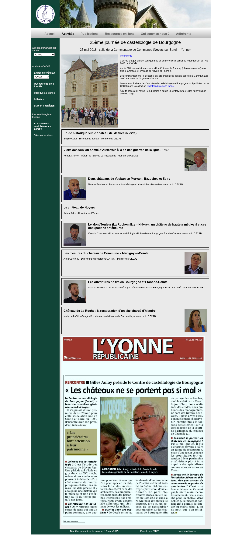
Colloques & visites (44, 93)
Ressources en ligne (119, 33)
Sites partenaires (43, 135)
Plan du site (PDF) (149, 531)
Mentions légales (187, 531)
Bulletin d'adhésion (44, 105)
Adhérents (183, 33)
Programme (126, 55)
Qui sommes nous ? (155, 33)
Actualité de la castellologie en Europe (42, 126)
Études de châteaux (44, 73)
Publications (90, 33)
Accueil (49, 33)
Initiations (39, 99)
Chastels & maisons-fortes (160, 86)
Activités (68, 33)
